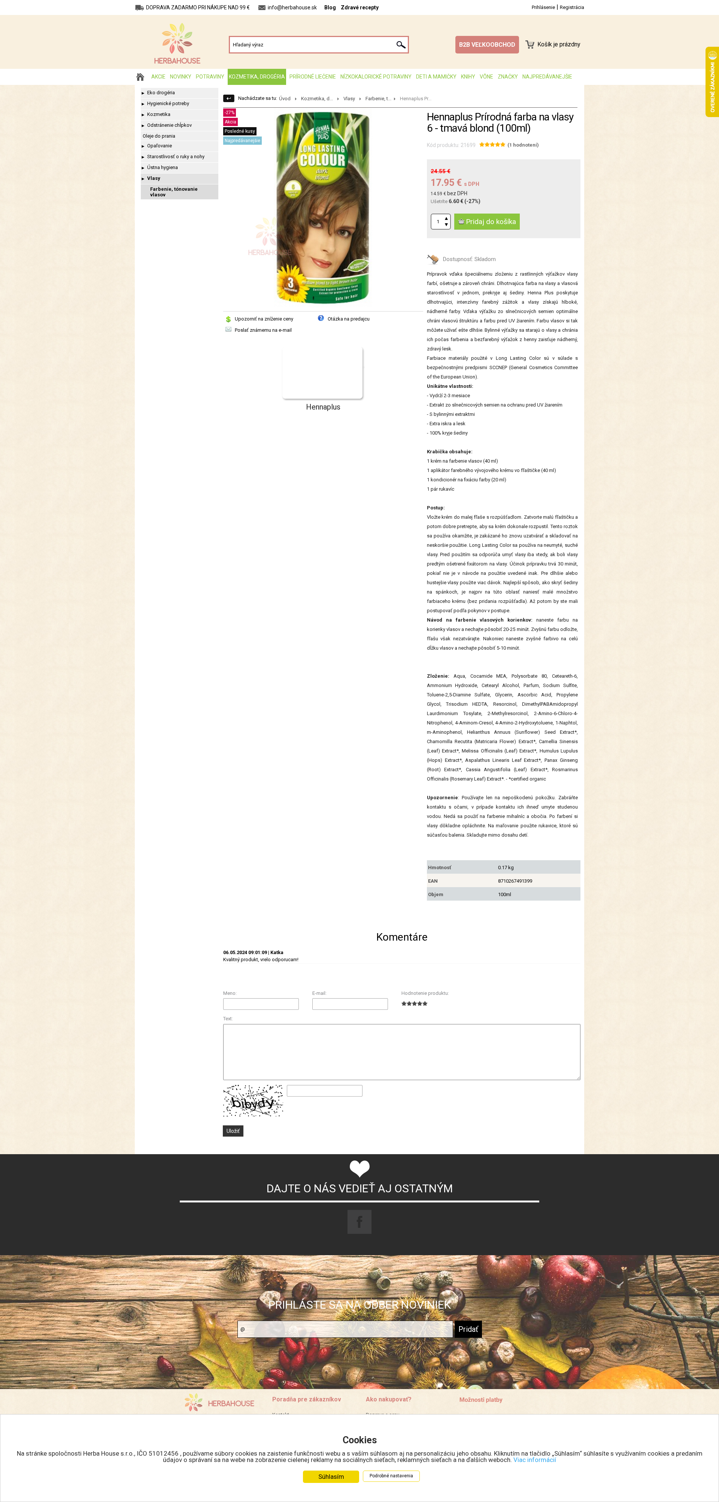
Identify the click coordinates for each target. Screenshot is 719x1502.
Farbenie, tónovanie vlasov (174, 191)
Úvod (285, 98)
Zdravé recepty (360, 7)
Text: (228, 1018)
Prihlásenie (543, 7)
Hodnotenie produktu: (425, 993)
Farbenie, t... (378, 98)
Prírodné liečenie (312, 77)
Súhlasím (331, 1476)
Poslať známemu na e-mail (263, 330)
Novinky (180, 77)
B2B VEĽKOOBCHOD (487, 44)
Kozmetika (158, 114)
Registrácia (572, 7)
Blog (330, 7)
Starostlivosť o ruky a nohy (175, 156)
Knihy (468, 77)
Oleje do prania (159, 136)
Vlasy (153, 178)
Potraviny (210, 77)
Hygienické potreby (168, 103)
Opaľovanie (159, 145)
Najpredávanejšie (547, 77)
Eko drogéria (161, 92)
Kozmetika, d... (317, 98)
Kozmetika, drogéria (257, 77)
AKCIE (158, 77)
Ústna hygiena (162, 167)
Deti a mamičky (436, 77)
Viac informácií (534, 1459)
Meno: (230, 993)
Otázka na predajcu (349, 319)
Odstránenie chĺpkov (169, 125)
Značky (508, 77)
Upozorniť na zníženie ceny (264, 319)
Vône (486, 77)
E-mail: (319, 993)
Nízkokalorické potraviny (376, 77)
